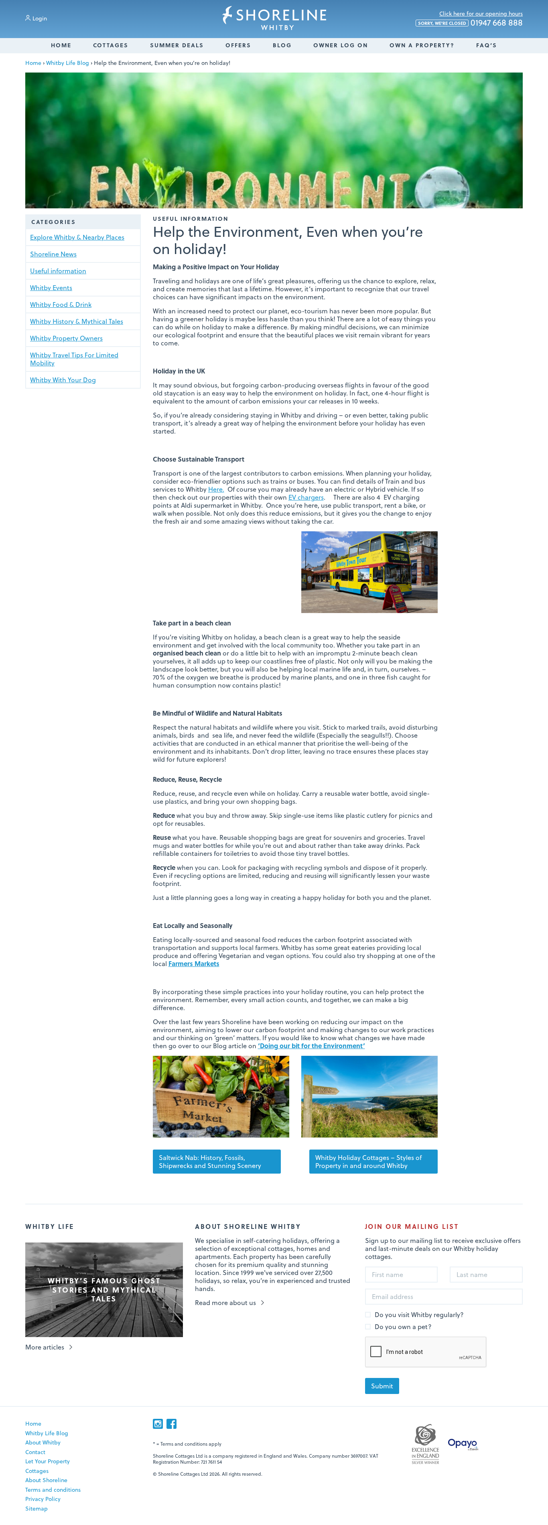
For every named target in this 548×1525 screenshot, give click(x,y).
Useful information (58, 270)
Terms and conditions (53, 1489)
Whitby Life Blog (67, 62)
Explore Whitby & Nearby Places (77, 237)
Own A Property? (422, 45)
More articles (44, 1347)
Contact (35, 1452)
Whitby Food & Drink (60, 304)
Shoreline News (53, 253)
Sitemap (36, 1508)
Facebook (171, 1424)
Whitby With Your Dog (63, 379)
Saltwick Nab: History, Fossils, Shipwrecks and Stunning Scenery (210, 1161)
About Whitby (43, 1442)
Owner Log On (340, 45)
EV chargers (306, 497)
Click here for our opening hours (481, 13)
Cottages (110, 45)
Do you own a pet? (403, 1327)
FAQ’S (486, 45)
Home (61, 45)
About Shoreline (46, 1480)
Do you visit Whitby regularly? (419, 1315)
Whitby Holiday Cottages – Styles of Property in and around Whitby (368, 1161)
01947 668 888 (470, 22)
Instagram (158, 1424)
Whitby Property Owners (66, 338)
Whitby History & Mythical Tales (76, 321)
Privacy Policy (43, 1499)
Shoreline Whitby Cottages (274, 18)
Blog (282, 45)
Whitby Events (51, 287)
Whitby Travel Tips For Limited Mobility (74, 358)
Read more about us (225, 1303)
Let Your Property (47, 1461)
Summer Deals (177, 45)
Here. (216, 489)
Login (39, 18)
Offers (238, 45)
